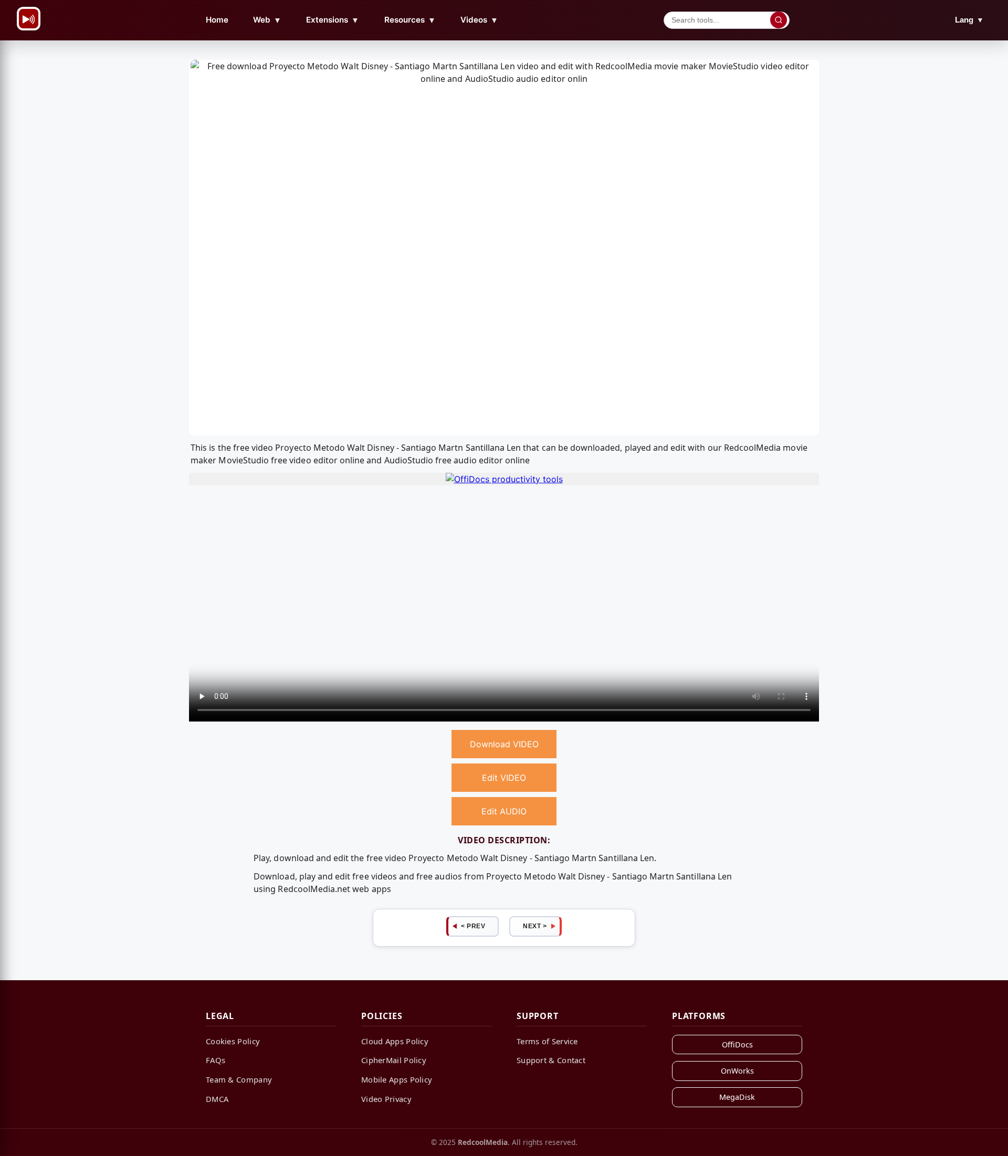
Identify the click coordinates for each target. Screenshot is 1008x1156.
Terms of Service (547, 1041)
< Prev (473, 926)
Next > (535, 926)
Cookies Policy (233, 1041)
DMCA (217, 1099)
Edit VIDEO (504, 777)
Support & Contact (551, 1060)
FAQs (215, 1060)
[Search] (778, 20)
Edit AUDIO (504, 811)
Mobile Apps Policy (396, 1079)
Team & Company (239, 1079)
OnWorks (737, 1071)
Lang (969, 20)
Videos (479, 20)
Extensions (332, 20)
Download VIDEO (504, 744)
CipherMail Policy (393, 1060)
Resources (410, 20)
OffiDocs (737, 1044)
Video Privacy (386, 1099)
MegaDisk (737, 1097)
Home (217, 20)
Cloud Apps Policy (394, 1041)
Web (267, 20)
